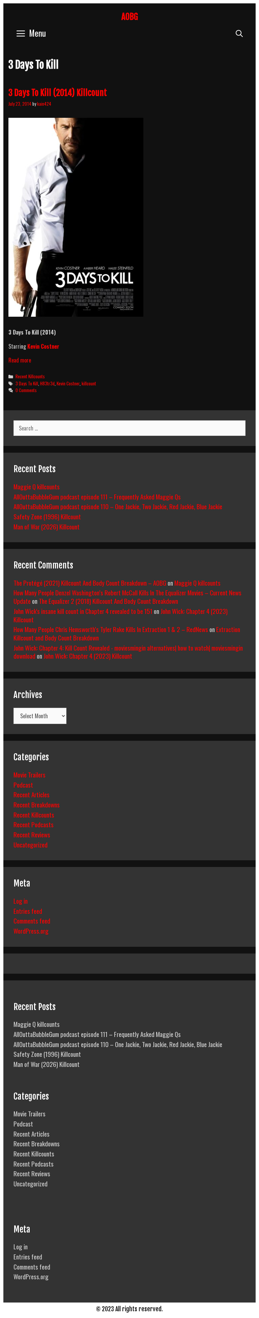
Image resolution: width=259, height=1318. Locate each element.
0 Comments (26, 390)
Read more (19, 360)
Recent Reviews (31, 834)
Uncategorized (30, 844)
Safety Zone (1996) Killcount (47, 516)
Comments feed (31, 920)
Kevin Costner (68, 383)
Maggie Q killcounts (36, 486)
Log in (20, 900)
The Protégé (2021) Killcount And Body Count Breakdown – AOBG (89, 582)
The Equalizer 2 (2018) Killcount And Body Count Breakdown (108, 600)
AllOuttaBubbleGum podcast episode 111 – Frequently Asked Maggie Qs (97, 496)
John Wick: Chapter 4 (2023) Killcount (88, 655)
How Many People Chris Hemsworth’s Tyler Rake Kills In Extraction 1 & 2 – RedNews (110, 629)
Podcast (23, 784)
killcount (89, 383)
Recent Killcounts (30, 376)
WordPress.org (31, 930)
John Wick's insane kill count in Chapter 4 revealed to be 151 (82, 611)
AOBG (129, 16)
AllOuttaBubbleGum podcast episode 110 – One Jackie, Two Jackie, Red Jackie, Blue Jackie (117, 506)
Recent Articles (31, 794)
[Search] (239, 33)
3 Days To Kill (27, 383)
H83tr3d (47, 383)
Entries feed (27, 910)
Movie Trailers (29, 774)
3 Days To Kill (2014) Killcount (57, 93)
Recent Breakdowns (36, 804)
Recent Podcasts (33, 824)
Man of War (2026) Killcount (46, 526)
